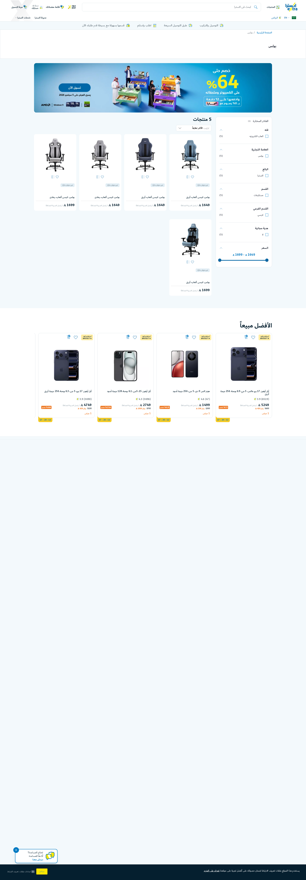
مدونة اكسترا (40, 17)
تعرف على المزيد (212, 871)
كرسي (260, 215)
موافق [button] (41, 871)
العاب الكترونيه (256, 136)
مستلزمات (258, 195)
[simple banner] (291, 7)
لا (262, 234)
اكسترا (260, 175)
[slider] (266, 260)
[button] (21, 871)
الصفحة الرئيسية (264, 32)
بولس (260, 156)
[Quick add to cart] (234, 337)
